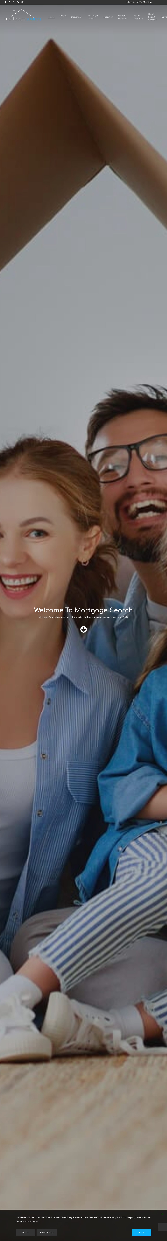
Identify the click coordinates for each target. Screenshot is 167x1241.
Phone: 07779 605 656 (139, 2)
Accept (141, 1232)
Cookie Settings (46, 1232)
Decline (25, 1232)
